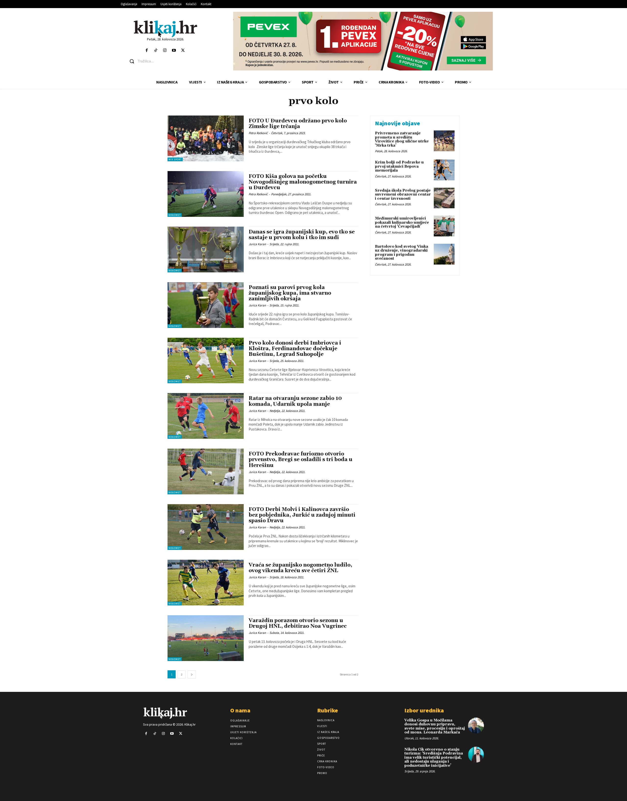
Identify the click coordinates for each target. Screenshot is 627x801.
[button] (169, 61)
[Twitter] (183, 50)
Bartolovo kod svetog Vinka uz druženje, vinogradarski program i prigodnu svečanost (401, 252)
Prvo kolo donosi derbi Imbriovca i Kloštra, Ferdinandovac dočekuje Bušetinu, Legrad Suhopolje (295, 349)
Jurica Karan (257, 244)
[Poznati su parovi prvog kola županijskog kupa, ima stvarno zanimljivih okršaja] (206, 305)
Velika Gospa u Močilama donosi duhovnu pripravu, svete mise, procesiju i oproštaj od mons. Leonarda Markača (434, 726)
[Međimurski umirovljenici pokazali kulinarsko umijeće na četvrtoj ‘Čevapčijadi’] (444, 226)
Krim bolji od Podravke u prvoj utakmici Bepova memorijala (399, 166)
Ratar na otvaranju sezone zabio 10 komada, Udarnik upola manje (295, 401)
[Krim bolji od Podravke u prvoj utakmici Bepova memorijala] (444, 170)
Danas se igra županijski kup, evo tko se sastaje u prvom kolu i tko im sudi (302, 235)
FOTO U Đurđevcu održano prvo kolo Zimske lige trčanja (298, 124)
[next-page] (192, 674)
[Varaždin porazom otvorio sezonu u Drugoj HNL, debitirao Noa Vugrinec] (206, 638)
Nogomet (175, 215)
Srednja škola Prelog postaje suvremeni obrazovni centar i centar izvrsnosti (403, 194)
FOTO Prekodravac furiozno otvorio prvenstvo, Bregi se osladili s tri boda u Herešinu (300, 459)
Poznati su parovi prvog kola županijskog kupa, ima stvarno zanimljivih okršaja (290, 293)
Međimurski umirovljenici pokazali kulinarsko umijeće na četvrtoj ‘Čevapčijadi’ (402, 222)
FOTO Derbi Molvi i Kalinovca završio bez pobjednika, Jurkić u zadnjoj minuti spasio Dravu (302, 515)
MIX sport (175, 159)
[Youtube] (174, 50)
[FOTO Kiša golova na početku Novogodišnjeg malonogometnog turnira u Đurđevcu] (206, 194)
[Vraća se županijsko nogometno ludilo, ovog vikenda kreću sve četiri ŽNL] (206, 582)
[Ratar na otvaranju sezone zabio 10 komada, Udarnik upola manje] (206, 416)
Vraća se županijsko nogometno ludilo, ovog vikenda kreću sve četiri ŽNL (300, 568)
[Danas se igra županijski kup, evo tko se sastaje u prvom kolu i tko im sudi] (206, 249)
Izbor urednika (424, 710)
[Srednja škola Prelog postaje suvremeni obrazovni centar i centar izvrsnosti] (444, 198)
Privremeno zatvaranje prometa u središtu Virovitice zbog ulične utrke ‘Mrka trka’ (402, 139)
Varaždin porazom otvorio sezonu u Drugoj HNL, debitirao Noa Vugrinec (298, 623)
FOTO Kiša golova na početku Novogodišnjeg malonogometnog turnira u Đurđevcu (303, 182)
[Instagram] (164, 50)
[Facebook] (146, 50)
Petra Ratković (258, 133)
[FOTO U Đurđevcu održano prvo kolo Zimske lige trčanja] (206, 138)
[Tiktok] (155, 50)
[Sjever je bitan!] (165, 28)
